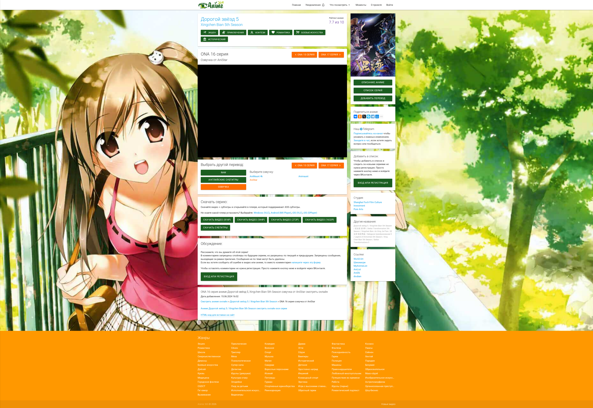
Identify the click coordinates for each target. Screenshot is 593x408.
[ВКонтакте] (355, 116)
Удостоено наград (308, 369)
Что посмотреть (340, 5)
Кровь (201, 373)
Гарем (335, 356)
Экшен (212, 32)
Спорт (268, 352)
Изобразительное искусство (380, 377)
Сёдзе (301, 352)
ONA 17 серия (331, 54)
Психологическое (241, 360)
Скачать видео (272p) (285, 219)
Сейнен (369, 352)
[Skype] (368, 116)
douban (357, 276)
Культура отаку (239, 377)
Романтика (283, 32)
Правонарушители (342, 369)
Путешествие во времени (346, 377)
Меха (234, 356)
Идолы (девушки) (241, 373)
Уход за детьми (239, 386)
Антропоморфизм (375, 382)
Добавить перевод (373, 98)
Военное (269, 348)
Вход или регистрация (219, 276)
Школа (201, 352)
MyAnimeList (360, 265)
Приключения (235, 32)
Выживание (204, 394)
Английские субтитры (223, 179)
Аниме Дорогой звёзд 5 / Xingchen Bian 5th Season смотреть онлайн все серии (244, 308)
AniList (357, 269)
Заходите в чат (362, 140)
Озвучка (223, 186)
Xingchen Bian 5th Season (222, 25)
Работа (335, 382)
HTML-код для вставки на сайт (218, 315)
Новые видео (388, 404)
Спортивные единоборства (280, 386)
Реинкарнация (272, 390)
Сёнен (234, 348)
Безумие (369, 365)
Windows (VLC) (262, 212)
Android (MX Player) (281, 212)
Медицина (203, 377)
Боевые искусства (312, 32)
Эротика (302, 382)
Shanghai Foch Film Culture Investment (368, 204)
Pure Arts (358, 209)
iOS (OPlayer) (310, 212)
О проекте (376, 5)
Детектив (236, 369)
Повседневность (341, 352)
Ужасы (369, 348)
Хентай (369, 356)
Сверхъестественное (209, 356)
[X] (364, 116)
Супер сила (237, 365)
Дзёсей (202, 369)
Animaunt (303, 176)
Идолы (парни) (340, 386)
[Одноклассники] (360, 116)
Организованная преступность (380, 386)
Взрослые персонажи (276, 369)
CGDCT (201, 386)
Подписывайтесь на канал (368, 133)
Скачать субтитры (215, 227)
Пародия (370, 360)
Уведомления (315, 5)
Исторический (216, 39)
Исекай (269, 373)
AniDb (357, 272)
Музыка (269, 356)
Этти (300, 348)
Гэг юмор (203, 390)
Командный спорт (308, 377)
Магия (268, 360)
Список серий (373, 90)
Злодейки (236, 382)
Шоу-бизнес (371, 390)
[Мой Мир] (377, 116)
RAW (223, 172)
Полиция (337, 360)
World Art (358, 259)
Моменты (361, 5)
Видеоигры (237, 394)
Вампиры (303, 356)
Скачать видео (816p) (217, 219)
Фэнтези (260, 32)
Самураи (269, 365)
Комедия (270, 343)
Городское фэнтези (208, 382)
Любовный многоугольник (346, 373)
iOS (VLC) (297, 212)
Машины (336, 365)
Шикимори (360, 262)
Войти (389, 5)
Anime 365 (203, 404)
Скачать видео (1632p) (319, 219)
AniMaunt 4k (256, 176)
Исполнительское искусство (246, 390)
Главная (296, 5)
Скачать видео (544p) (251, 219)
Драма (301, 343)
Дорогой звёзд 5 (220, 19)
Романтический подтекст (345, 390)
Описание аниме (373, 82)
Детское (302, 365)
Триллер (235, 352)
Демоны (202, 360)
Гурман (268, 382)
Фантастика (338, 343)
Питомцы (270, 377)
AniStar (253, 180)
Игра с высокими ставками (313, 386)
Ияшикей (303, 373)
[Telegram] (373, 116)
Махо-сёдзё (371, 373)
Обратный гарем (307, 390)
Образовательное (375, 369)
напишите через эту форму (306, 262)
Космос (369, 343)
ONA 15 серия (304, 54)
